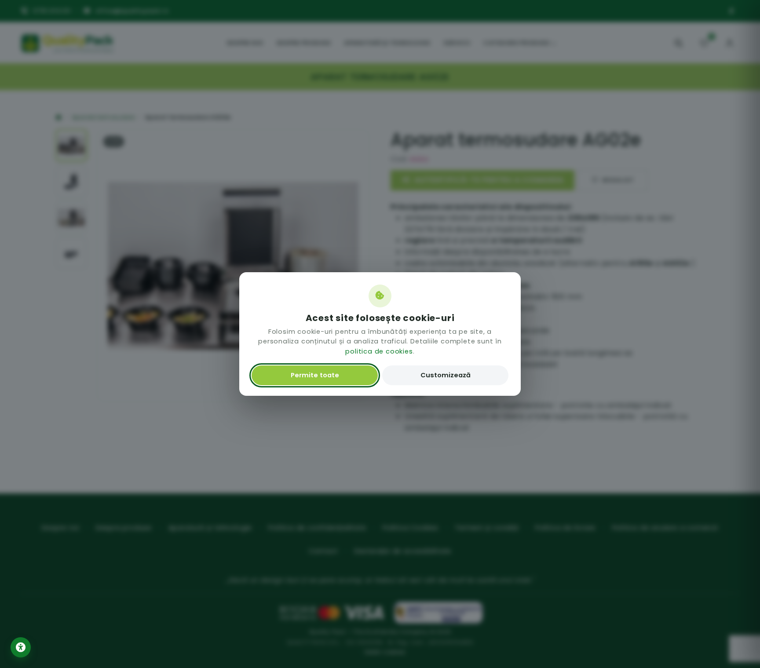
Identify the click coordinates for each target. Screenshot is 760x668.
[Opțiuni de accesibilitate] (21, 647)
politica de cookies (379, 351)
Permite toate (315, 375)
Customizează (445, 375)
